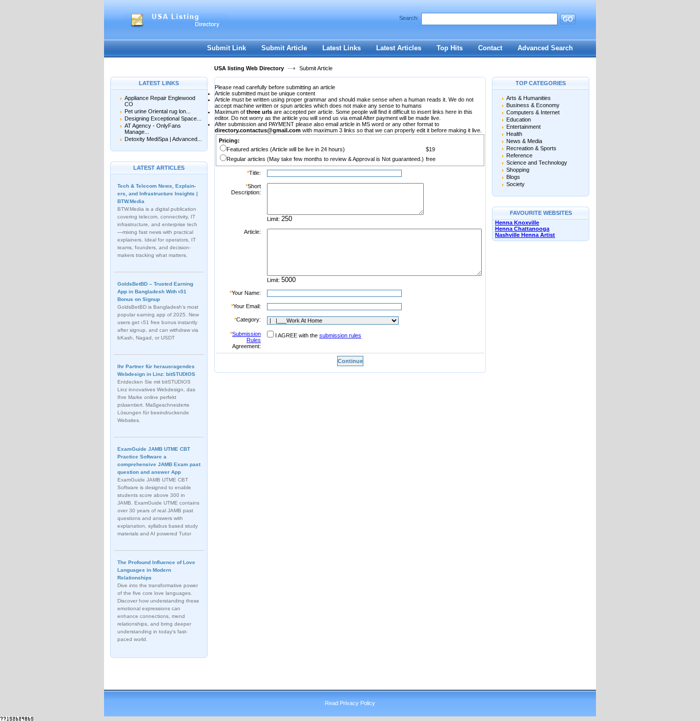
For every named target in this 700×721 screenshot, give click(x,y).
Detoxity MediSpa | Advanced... (163, 139)
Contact (490, 48)
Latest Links (341, 48)
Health (514, 134)
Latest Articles (398, 48)
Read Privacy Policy (350, 703)
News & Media (524, 141)
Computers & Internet (533, 112)
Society (515, 184)
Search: (409, 18)
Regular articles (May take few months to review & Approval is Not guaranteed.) (325, 159)
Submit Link (226, 48)
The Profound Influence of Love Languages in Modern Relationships (156, 569)
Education (518, 119)
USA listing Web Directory (249, 68)
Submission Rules (246, 337)
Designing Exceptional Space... (163, 118)
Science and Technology (536, 162)
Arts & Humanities (528, 98)
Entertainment (523, 127)
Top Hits (450, 48)
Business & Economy (533, 105)
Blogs (513, 177)
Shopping (517, 170)
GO (568, 19)
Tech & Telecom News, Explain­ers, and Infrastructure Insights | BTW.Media (157, 193)
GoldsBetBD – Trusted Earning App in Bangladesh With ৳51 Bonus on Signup (155, 291)
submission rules (340, 335)
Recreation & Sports (531, 148)
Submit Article (284, 48)
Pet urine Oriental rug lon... (158, 111)
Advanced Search (545, 48)
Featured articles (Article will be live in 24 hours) (286, 149)
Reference (519, 155)
